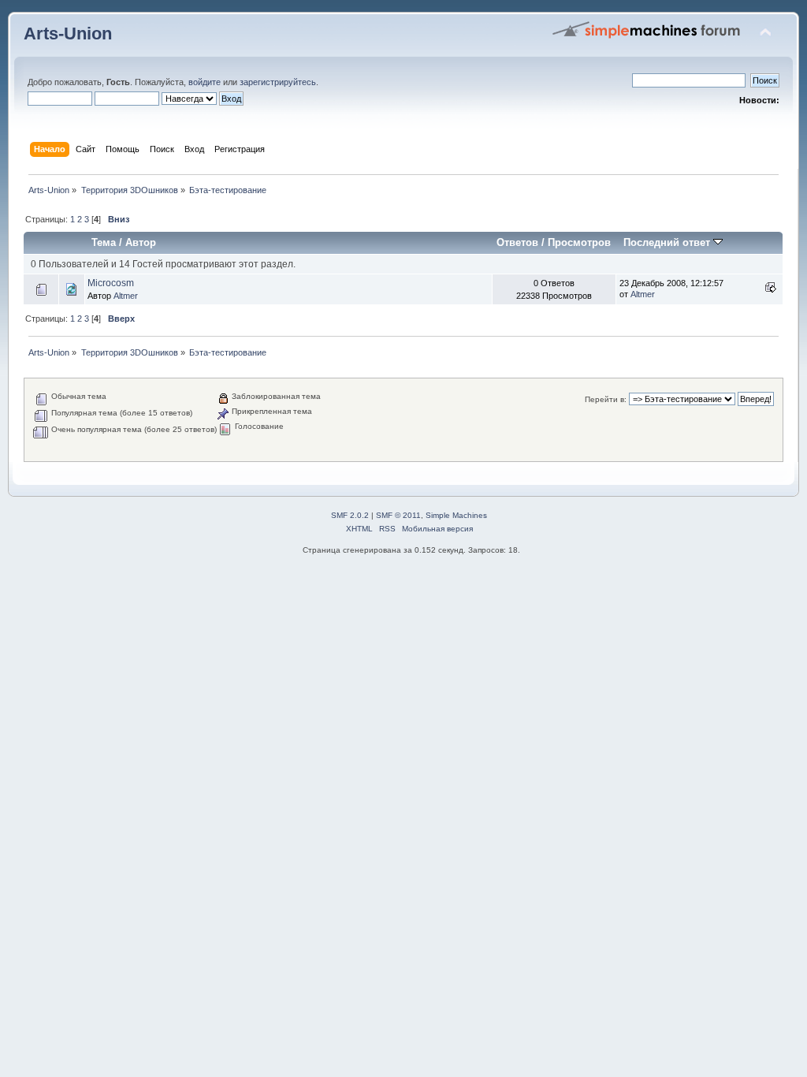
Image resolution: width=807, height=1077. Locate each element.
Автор (140, 242)
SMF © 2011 (398, 515)
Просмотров (579, 242)
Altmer (125, 295)
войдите (204, 82)
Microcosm (110, 283)
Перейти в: (606, 399)
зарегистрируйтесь (278, 82)
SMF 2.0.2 (350, 515)
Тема (103, 242)
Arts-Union (68, 33)
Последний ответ (668, 242)
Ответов (517, 242)
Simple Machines (456, 515)
